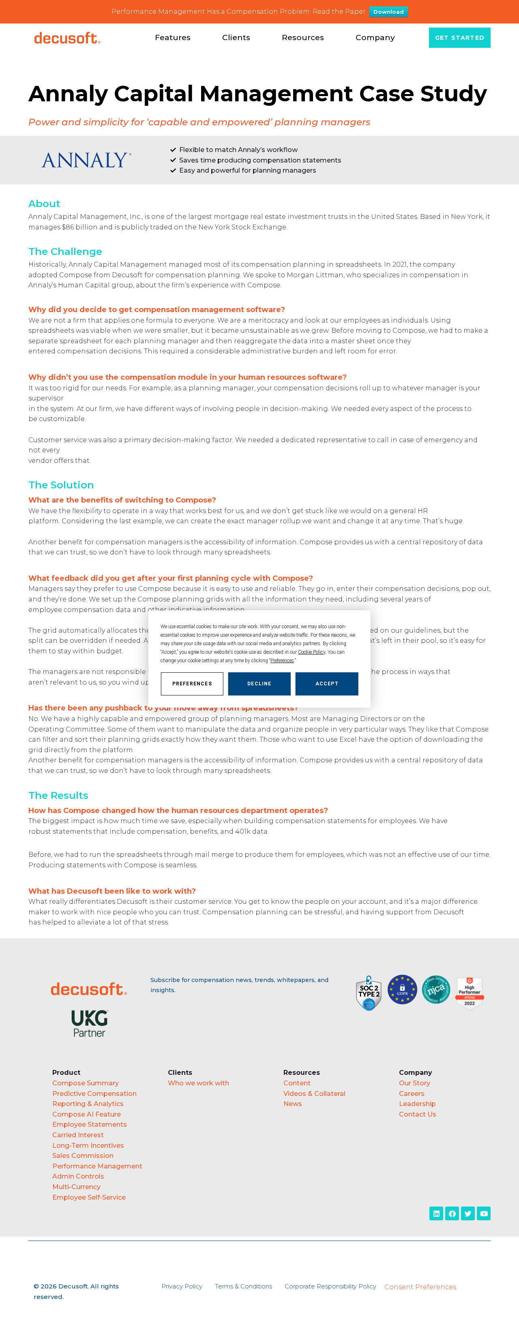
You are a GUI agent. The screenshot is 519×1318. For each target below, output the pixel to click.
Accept (327, 684)
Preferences (192, 684)
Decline (259, 684)
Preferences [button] (282, 660)
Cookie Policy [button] (311, 652)
